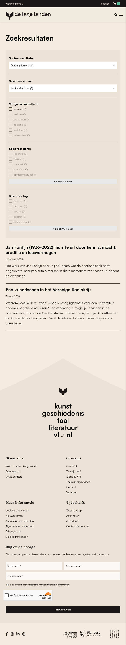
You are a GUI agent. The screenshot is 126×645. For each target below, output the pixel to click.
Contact (71, 487)
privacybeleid (64, 584)
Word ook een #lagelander (21, 466)
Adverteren (72, 521)
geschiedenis (63, 413)
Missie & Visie (74, 476)
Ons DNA (71, 466)
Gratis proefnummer (77, 526)
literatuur (63, 427)
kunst (63, 406)
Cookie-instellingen (17, 536)
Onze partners (14, 476)
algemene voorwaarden (40, 584)
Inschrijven (63, 609)
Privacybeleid (13, 531)
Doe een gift (13, 471)
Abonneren (72, 515)
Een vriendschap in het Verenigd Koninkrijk (49, 289)
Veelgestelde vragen (17, 510)
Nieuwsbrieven (14, 515)
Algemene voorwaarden (19, 526)
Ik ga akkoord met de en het (40, 584)
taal (63, 420)
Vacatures (72, 492)
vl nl (63, 434)
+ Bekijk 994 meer (63, 228)
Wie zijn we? (73, 471)
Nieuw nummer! (14, 3)
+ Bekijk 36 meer (63, 181)
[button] (63, 109)
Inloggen (104, 3)
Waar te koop (74, 510)
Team (78, 481)
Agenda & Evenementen (20, 521)
